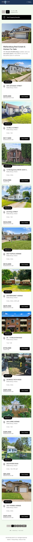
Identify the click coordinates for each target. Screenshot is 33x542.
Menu (29, 2)
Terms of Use (22, 539)
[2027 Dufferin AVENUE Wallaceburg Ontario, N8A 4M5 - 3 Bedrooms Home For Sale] (16, 238)
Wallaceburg (8, 82)
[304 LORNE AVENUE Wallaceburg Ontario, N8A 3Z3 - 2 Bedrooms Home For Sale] (16, 406)
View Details (24, 96)
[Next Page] (8, 11)
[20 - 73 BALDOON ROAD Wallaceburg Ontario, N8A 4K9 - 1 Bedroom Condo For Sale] (16, 322)
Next (24, 525)
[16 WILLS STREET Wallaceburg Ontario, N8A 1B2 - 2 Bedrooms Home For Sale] (16, 112)
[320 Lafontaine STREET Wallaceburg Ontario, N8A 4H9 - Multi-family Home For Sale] (16, 71)
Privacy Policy (15, 539)
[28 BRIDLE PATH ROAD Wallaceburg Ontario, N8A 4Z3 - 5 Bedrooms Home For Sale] (16, 364)
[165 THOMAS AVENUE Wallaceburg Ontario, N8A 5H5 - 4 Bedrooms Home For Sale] (16, 490)
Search (8, 539)
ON (10, 530)
